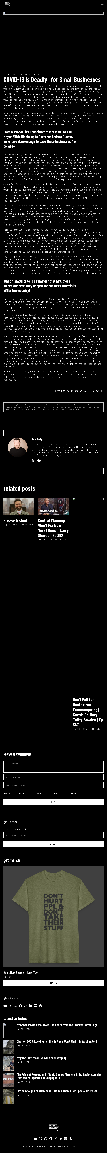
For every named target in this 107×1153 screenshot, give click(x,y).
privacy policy (77, 1146)
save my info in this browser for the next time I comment (42, 793)
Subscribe (54, 844)
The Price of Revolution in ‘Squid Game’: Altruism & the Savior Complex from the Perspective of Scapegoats (58, 1076)
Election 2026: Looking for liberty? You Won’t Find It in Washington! (56, 1041)
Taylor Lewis (26, 524)
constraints (42, 205)
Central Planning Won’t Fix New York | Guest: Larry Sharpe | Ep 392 (53, 527)
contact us (63, 1146)
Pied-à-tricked (15, 520)
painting (50, 176)
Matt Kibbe (60, 539)
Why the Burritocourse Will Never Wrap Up (41, 1058)
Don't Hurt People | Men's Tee (20, 972)
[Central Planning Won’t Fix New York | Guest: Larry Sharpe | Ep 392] (53, 506)
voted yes (20, 162)
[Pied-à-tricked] (18, 506)
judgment (23, 213)
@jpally (61, 455)
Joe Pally (25, 74)
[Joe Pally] (18, 447)
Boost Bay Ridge (80, 270)
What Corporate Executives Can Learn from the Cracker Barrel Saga (57, 1025)
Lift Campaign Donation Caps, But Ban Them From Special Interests (56, 1091)
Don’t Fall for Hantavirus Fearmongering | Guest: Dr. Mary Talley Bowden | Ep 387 (88, 712)
